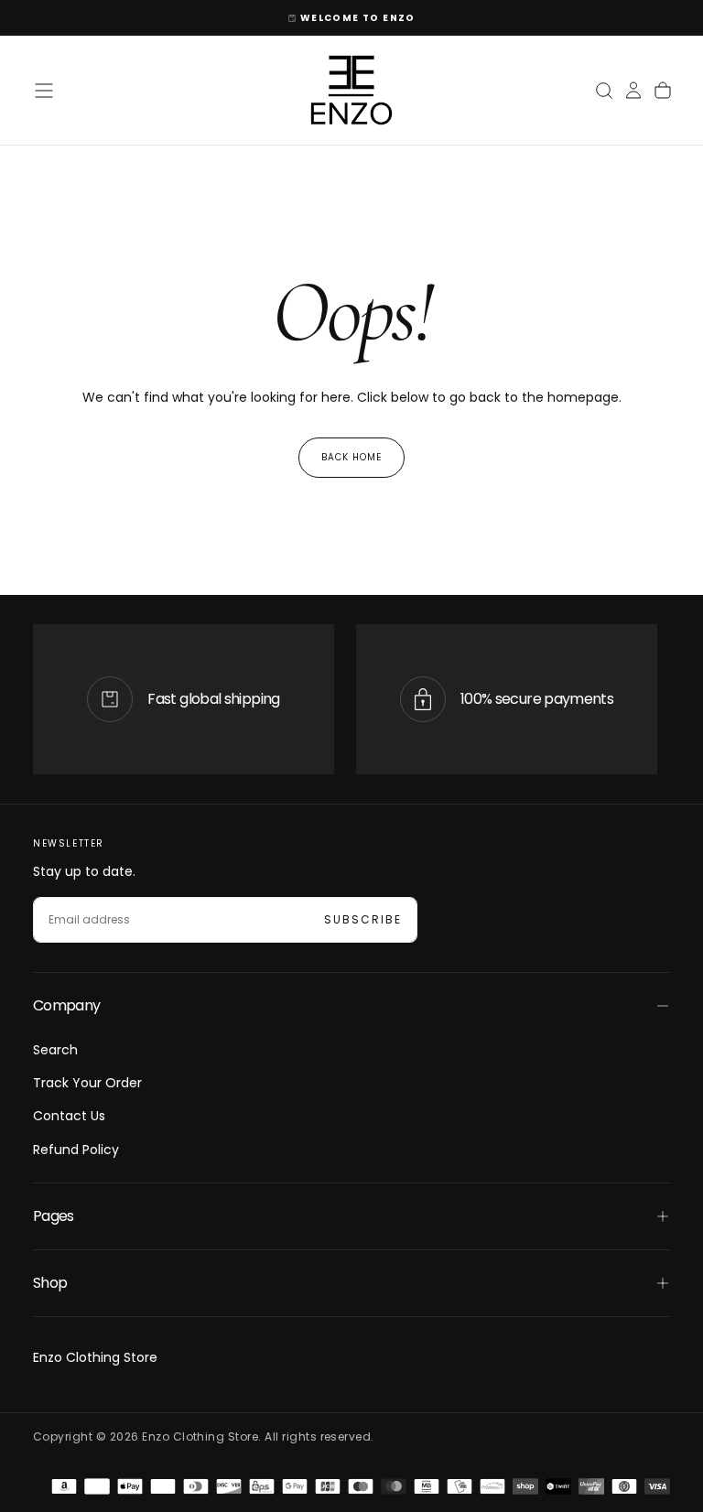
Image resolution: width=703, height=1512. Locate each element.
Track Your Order (87, 1083)
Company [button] (67, 1005)
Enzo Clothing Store (95, 1357)
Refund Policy (76, 1149)
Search (55, 1050)
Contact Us (69, 1116)
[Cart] (663, 90)
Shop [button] (50, 1282)
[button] (44, 91)
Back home (351, 457)
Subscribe (363, 919)
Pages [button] (53, 1215)
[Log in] (633, 90)
